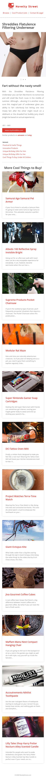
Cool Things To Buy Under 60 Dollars (17, 157)
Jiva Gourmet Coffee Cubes (20, 594)
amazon (21, 135)
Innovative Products (10, 148)
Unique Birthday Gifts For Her (14, 154)
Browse (6, 13)
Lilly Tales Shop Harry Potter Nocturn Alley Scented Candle (22, 745)
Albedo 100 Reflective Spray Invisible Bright (21, 250)
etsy (30, 135)
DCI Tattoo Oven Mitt (17, 448)
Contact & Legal (36, 13)
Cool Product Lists (19, 13)
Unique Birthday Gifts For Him (14, 151)
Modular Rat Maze (16, 350)
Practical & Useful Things (12, 145)
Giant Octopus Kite (16, 546)
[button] (14, 130)
